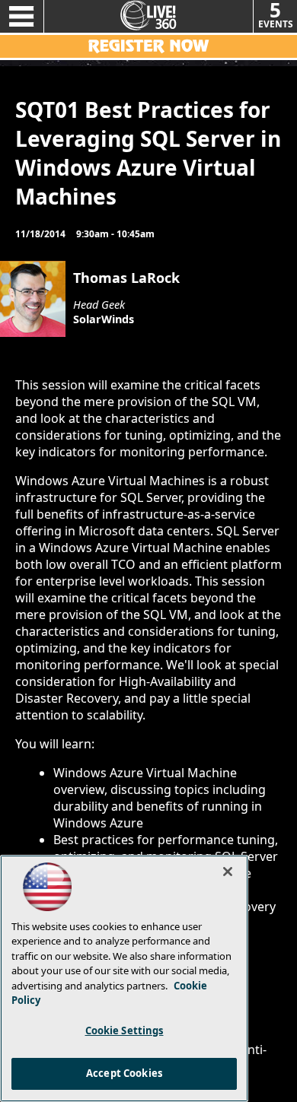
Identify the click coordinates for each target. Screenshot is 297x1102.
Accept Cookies (124, 1073)
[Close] (227, 871)
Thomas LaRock (126, 277)
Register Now (148, 46)
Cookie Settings (124, 1030)
